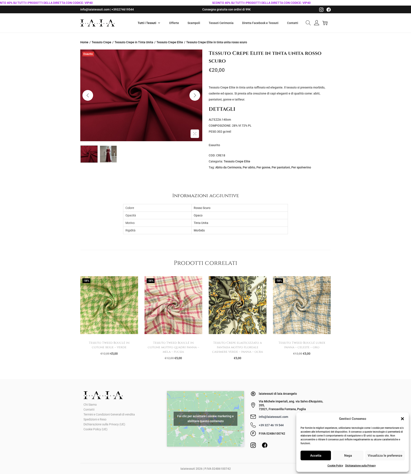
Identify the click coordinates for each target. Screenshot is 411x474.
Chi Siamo (90, 404)
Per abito (249, 167)
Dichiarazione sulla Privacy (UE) (104, 424)
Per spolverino (301, 167)
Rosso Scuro (202, 208)
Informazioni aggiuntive (205, 196)
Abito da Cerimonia (228, 167)
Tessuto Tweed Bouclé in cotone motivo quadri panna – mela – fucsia (173, 347)
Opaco (198, 215)
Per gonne (263, 167)
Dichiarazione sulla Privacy (360, 465)
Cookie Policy (335, 465)
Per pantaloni (281, 167)
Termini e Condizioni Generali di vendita (109, 414)
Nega (348, 456)
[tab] (205, 196)
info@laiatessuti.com (273, 416)
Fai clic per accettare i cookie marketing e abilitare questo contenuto (205, 418)
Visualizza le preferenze (385, 456)
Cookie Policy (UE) (95, 429)
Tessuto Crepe (101, 42)
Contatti (88, 409)
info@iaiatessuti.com (95, 9)
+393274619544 (123, 9)
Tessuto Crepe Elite (169, 42)
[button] (402, 419)
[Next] (194, 95)
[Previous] (87, 95)
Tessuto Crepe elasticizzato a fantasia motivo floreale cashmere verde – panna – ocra (237, 347)
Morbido (199, 230)
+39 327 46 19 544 (271, 425)
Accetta (315, 456)
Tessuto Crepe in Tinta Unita (134, 42)
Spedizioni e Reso (94, 419)
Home (84, 42)
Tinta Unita (201, 223)
